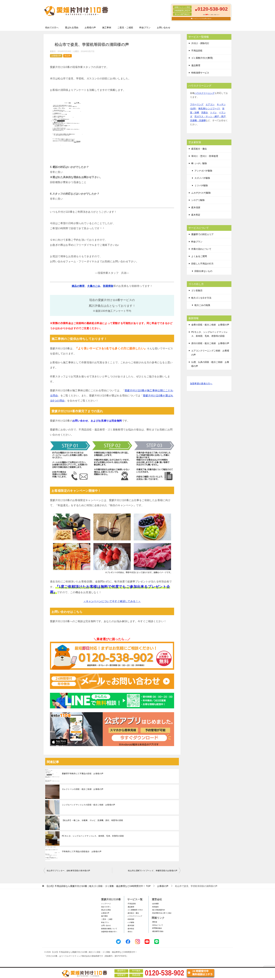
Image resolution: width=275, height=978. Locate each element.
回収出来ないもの (203, 271)
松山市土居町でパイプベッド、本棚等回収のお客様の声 (152, 871)
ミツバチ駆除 (201, 185)
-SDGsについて (157, 925)
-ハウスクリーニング (134, 916)
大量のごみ (93, 286)
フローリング (196, 104)
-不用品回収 (131, 904)
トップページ (106, 904)
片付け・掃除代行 (200, 43)
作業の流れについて (201, 249)
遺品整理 (195, 65)
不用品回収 (196, 50)
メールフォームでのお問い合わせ (201, 18)
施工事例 (106, 27)
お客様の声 (90, 27)
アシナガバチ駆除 (203, 170)
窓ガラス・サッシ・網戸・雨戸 (210, 116)
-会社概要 (155, 904)
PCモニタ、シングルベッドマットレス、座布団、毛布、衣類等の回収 (93, 836)
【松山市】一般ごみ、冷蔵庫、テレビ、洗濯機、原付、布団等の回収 (92, 820)
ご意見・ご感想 (125, 27)
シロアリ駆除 (198, 200)
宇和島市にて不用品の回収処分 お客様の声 (81, 851)
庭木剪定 (195, 214)
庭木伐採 (195, 207)
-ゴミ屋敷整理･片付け (135, 910)
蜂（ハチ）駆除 (199, 163)
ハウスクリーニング (204, 93)
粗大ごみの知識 (202, 305)
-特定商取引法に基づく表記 (161, 913)
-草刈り (130, 932)
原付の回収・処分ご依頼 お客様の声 (210, 343)
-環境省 (154, 922)
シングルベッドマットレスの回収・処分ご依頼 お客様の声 (88, 805)
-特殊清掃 (130, 919)
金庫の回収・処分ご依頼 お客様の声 (210, 324)
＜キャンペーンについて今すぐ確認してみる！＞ (112, 601)
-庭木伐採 (130, 925)
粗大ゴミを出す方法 (201, 298)
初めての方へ (52, 27)
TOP (98, 886)
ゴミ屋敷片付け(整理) (202, 58)
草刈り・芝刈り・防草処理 (204, 156)
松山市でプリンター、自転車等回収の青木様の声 (68, 871)
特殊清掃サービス (200, 72)
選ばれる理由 (71, 27)
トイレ (213, 112)
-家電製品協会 (157, 928)
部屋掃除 (108, 286)
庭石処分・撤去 (199, 148)
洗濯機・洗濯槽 (198, 120)
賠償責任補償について (109, 928)
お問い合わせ (163, 27)
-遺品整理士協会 (157, 931)
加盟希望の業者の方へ (201, 383)
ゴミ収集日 (196, 290)
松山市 (67, 56)
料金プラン (145, 27)
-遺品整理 (130, 907)
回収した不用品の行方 (202, 263)
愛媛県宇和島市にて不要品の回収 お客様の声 (82, 773)
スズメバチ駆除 (202, 178)
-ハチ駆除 (130, 922)
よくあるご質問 (199, 256)
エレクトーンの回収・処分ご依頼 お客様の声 (82, 789)
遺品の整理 (78, 286)
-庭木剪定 (130, 928)
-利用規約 (155, 907)
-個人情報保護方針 (158, 910)
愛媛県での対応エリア (202, 234)
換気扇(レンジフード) (209, 108)
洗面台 (204, 112)
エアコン (210, 104)
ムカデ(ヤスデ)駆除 (201, 193)
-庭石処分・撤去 (133, 913)
